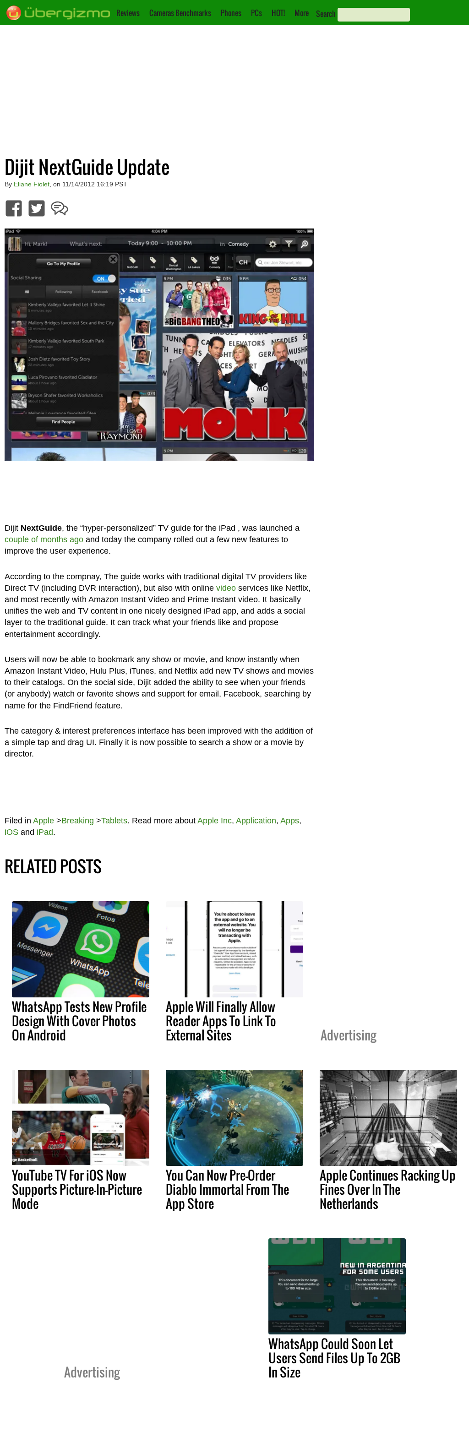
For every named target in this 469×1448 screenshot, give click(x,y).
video (226, 588)
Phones (231, 12)
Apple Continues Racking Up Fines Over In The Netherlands (388, 1189)
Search (326, 13)
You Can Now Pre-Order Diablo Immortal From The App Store (227, 1189)
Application (256, 820)
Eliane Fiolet (31, 184)
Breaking (77, 820)
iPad (45, 832)
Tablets (114, 820)
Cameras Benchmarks (180, 12)
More (301, 12)
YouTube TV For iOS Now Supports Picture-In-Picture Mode (77, 1189)
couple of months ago (44, 539)
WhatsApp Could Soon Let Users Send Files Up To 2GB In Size (334, 1357)
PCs (256, 12)
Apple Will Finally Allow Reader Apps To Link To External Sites (221, 1020)
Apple (43, 820)
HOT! (278, 12)
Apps (289, 820)
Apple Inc (214, 820)
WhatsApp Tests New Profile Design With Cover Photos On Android (79, 1020)
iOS (11, 832)
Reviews (128, 12)
